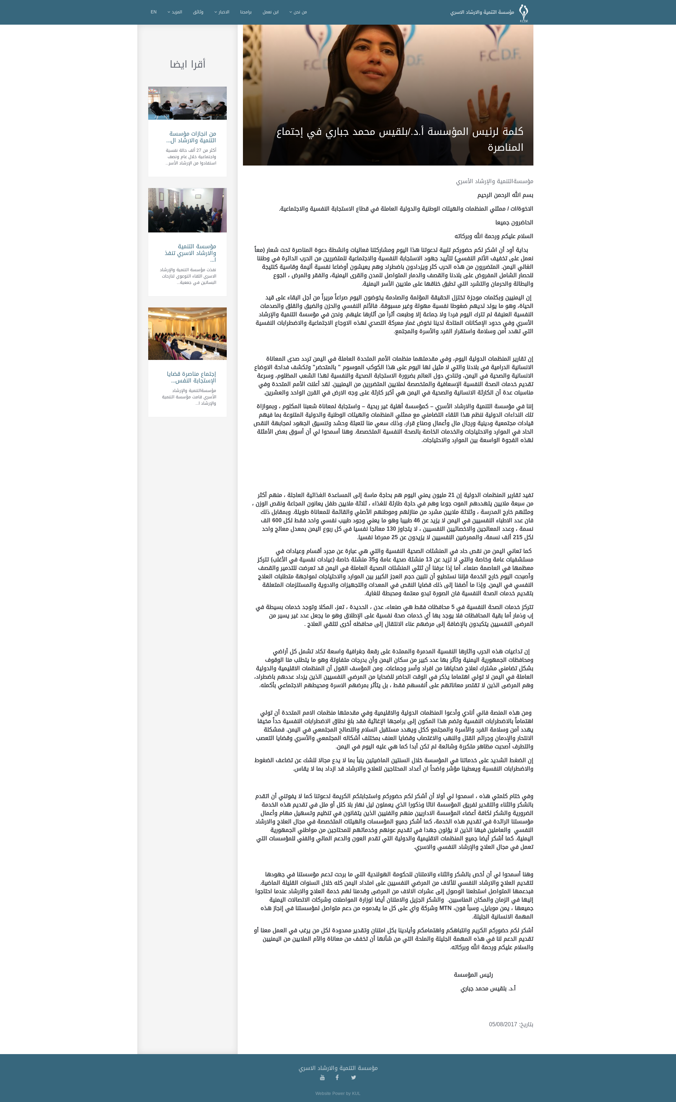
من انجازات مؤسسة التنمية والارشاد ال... (191, 137)
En (154, 12)
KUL (356, 1093)
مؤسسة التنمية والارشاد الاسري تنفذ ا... (190, 253)
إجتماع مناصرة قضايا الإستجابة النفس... (191, 377)
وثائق (198, 12)
